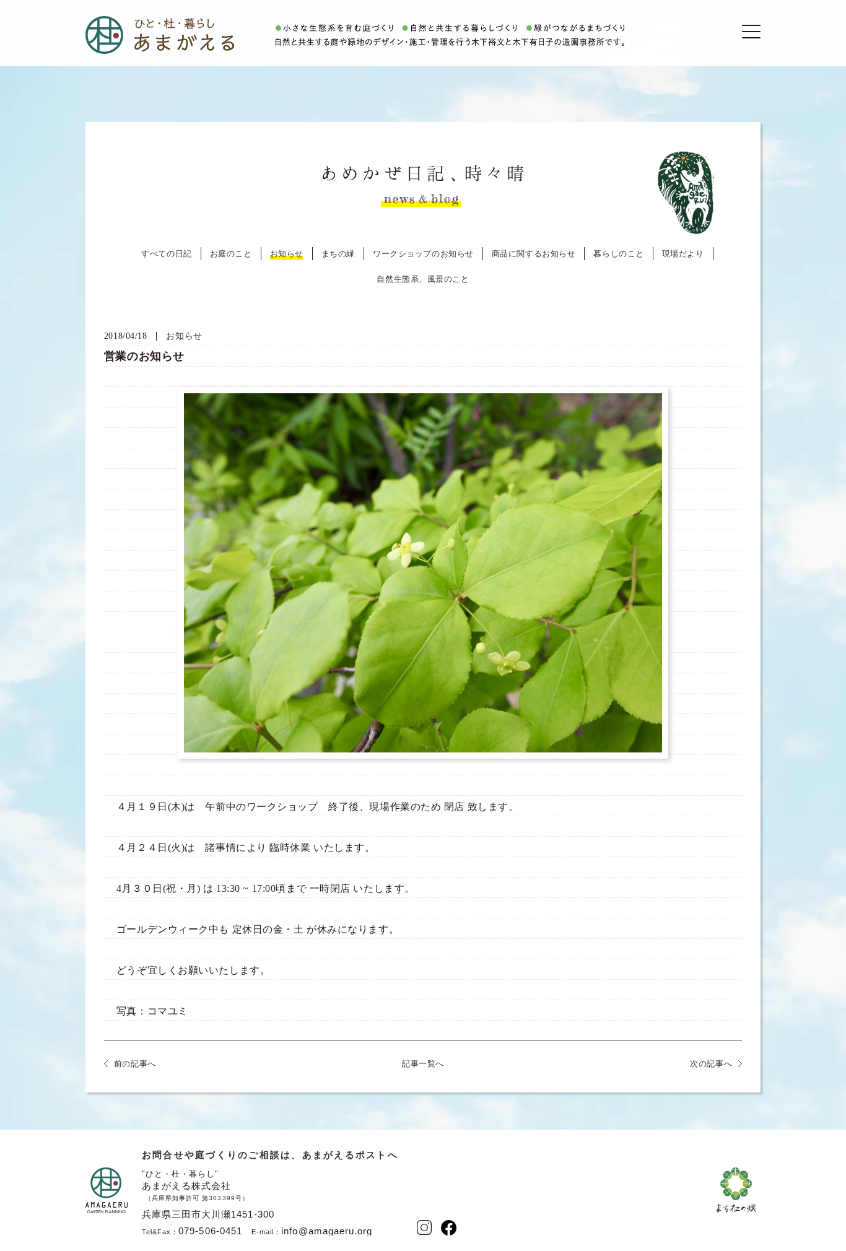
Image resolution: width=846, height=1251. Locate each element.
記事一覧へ (423, 1063)
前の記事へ (135, 1064)
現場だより (683, 253)
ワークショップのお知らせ (423, 253)
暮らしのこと (618, 253)
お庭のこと (231, 253)
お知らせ (286, 253)
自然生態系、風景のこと (423, 279)
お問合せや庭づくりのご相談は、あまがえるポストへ (270, 1154)
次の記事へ (711, 1064)
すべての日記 (166, 253)
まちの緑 (338, 253)
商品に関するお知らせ (534, 253)
